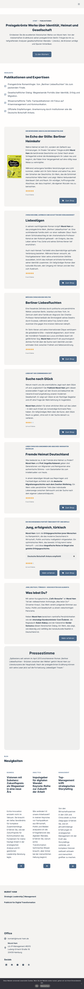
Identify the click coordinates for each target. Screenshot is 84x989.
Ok (37, 986)
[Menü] (79, 4)
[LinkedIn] (6, 965)
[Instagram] (17, 965)
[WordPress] (29, 965)
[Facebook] (12, 965)
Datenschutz (45, 986)
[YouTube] (23, 965)
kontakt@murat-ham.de (18, 938)
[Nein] (81, 984)
